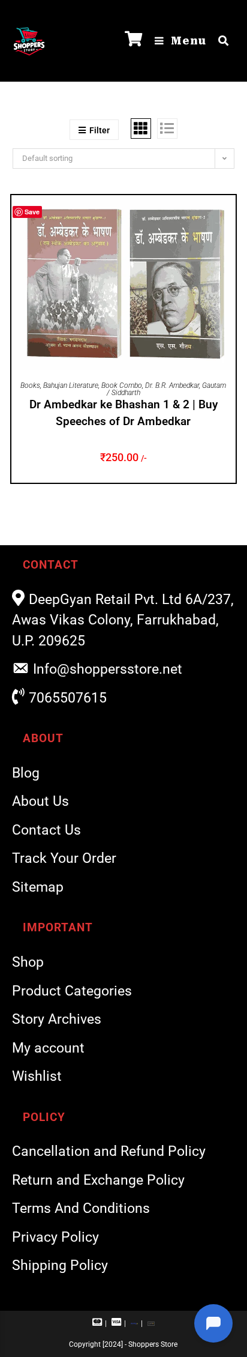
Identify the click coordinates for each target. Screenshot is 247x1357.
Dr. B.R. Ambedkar (172, 385)
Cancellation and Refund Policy (109, 1151)
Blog (26, 773)
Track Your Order (64, 858)
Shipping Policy (60, 1265)
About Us (40, 801)
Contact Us (46, 830)
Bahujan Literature (70, 385)
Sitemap (38, 887)
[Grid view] (141, 128)
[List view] (167, 128)
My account (48, 1048)
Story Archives (56, 1019)
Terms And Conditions (81, 1208)
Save (32, 211)
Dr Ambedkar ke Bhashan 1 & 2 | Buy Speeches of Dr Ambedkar (123, 413)
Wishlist (37, 1076)
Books (30, 385)
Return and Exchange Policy (98, 1180)
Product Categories (72, 991)
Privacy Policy (55, 1237)
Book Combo (121, 385)
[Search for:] (219, 41)
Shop (28, 962)
